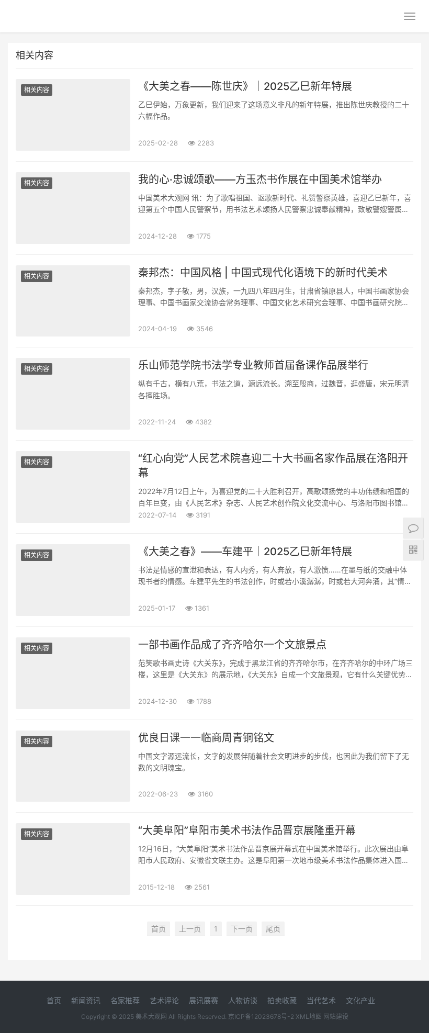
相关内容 (36, 90)
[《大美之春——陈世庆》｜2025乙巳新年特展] (73, 115)
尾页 (273, 928)
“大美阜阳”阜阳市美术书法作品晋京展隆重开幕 (247, 830)
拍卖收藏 (282, 1000)
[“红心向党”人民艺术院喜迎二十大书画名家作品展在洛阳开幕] (73, 487)
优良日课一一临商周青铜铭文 (206, 738)
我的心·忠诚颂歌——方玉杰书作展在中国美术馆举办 (260, 179)
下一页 (242, 928)
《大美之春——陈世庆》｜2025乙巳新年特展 (245, 86)
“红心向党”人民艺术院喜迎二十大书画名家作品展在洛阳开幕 (273, 465)
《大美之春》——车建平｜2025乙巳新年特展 (245, 551)
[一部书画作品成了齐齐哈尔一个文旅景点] (73, 673)
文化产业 (360, 1000)
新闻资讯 (85, 1000)
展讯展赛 (203, 1000)
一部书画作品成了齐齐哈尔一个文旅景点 (232, 644)
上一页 (190, 928)
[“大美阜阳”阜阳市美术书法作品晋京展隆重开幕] (73, 859)
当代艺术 (321, 1000)
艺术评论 (164, 1000)
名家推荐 (125, 1000)
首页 (158, 928)
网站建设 (335, 1016)
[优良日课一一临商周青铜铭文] (73, 766)
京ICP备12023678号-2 (261, 1016)
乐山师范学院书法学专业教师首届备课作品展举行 (253, 365)
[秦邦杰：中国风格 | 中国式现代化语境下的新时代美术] (73, 301)
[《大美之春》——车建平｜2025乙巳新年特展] (73, 580)
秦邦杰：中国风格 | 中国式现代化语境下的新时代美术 (263, 272)
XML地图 (309, 1016)
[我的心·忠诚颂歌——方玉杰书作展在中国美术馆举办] (73, 208)
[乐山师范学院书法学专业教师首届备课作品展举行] (73, 394)
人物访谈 (242, 1000)
